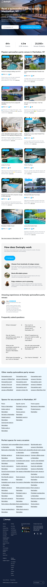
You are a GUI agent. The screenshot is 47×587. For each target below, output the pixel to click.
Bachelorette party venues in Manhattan (37, 446)
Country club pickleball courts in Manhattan (37, 462)
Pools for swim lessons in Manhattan (38, 500)
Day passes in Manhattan (23, 471)
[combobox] (10, 27)
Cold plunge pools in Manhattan (7, 424)
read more (17, 80)
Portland (12, 565)
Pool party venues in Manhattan (7, 500)
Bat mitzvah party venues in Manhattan (38, 451)
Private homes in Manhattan (35, 410)
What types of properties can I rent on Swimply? (13, 358)
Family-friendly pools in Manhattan (37, 478)
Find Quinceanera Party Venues (31, 27)
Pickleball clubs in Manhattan (21, 494)
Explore (4, 553)
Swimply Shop (5, 528)
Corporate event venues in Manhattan (23, 462)
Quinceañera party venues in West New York (38, 388)
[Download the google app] (25, 531)
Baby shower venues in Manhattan (22, 446)
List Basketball (13, 532)
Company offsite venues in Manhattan (37, 456)
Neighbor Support (6, 560)
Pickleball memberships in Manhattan (38, 494)
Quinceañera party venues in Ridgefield (7, 388)
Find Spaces (10, 258)
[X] (38, 534)
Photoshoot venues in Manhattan (7, 494)
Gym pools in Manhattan (23, 482)
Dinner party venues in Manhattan (37, 473)
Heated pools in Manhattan (5, 418)
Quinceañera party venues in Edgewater (22, 378)
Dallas (12, 573)
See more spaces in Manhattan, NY (11, 238)
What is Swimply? (11, 325)
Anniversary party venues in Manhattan (8, 446)
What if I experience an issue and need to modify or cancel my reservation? (32, 337)
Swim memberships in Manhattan (22, 505)
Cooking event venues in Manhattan (8, 462)
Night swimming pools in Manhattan (23, 489)
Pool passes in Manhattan (20, 500)
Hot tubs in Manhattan (7, 414)
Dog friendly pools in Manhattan (7, 478)
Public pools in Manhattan (5, 429)
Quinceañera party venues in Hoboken (36, 383)
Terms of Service (6, 580)
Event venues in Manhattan (20, 478)
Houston (12, 571)
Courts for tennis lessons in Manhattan (8, 473)
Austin (12, 569)
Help (4, 546)
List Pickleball (13, 530)
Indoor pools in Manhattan (5, 410)
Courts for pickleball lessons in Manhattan (37, 467)
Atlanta (12, 567)
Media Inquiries (5, 530)
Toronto (12, 575)
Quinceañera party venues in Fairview (36, 378)
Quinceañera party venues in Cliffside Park (8, 378)
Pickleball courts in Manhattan (21, 408)
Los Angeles (13, 561)
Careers (4, 526)
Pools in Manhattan (7, 406)
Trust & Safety (5, 548)
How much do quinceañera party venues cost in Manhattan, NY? (30, 327)
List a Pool (13, 526)
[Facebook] (34, 534)
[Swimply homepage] (23, 2)
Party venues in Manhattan (35, 489)
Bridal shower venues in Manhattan (23, 456)
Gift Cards (5, 532)
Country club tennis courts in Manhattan (22, 467)
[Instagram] (41, 534)
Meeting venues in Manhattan (6, 489)
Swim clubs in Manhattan (8, 504)
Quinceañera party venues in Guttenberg (22, 383)
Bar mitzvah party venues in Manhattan (23, 451)
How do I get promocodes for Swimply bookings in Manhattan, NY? (32, 347)
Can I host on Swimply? (31, 357)
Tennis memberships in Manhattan (8, 510)
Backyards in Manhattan (38, 406)
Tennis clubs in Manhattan (35, 505)
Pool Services (5, 541)
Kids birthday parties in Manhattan (37, 483)
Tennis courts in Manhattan (20, 413)
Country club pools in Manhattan (7, 467)
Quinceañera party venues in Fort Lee (6, 383)
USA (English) (36, 582)
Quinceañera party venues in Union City (22, 388)
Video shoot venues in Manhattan (22, 510)
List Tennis (13, 528)
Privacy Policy (12, 580)
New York (13, 563)
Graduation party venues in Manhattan (8, 483)
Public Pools (5, 555)
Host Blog (4, 535)
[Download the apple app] (25, 528)
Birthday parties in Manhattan (6, 456)
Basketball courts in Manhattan (22, 418)
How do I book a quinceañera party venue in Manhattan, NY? (13, 337)
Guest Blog (5, 534)
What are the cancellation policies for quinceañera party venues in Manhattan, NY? (12, 349)
